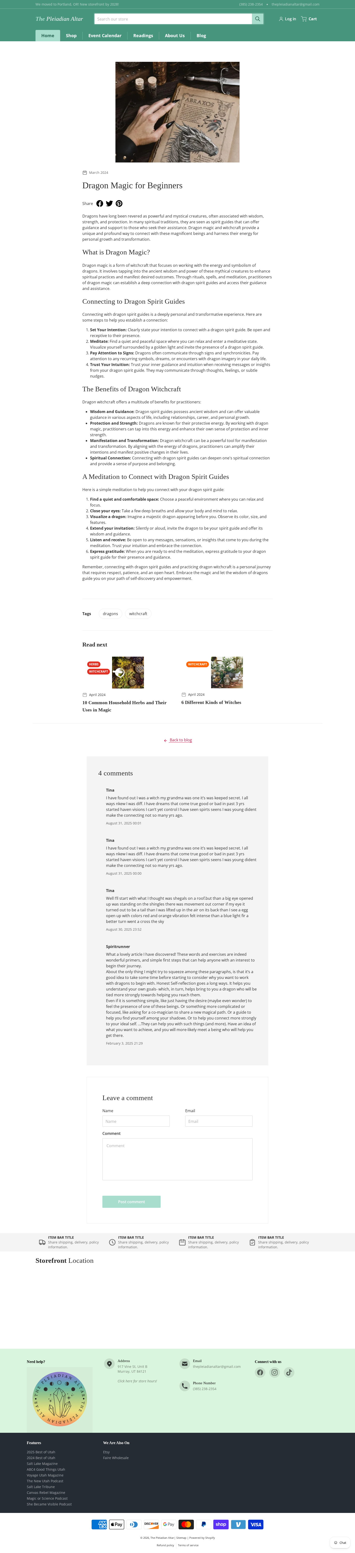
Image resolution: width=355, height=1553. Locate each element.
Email (190, 1110)
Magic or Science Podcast (47, 1498)
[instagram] (274, 1372)
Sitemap (181, 1537)
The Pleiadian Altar (162, 1537)
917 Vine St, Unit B (132, 1366)
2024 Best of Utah (41, 1457)
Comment (111, 1133)
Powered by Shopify (202, 1537)
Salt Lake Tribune (41, 1486)
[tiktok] (289, 1372)
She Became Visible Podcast (49, 1504)
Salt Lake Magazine (42, 1463)
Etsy (106, 1452)
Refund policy (165, 1545)
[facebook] (260, 1372)
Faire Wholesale (116, 1457)
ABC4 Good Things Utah (46, 1469)
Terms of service (188, 1545)
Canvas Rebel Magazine (46, 1492)
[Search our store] (257, 19)
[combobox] (177, 19)
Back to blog (180, 740)
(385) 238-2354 (251, 4)
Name (107, 1110)
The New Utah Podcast (45, 1481)
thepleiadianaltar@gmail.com (296, 4)
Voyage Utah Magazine (45, 1475)
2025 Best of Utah (41, 1452)
